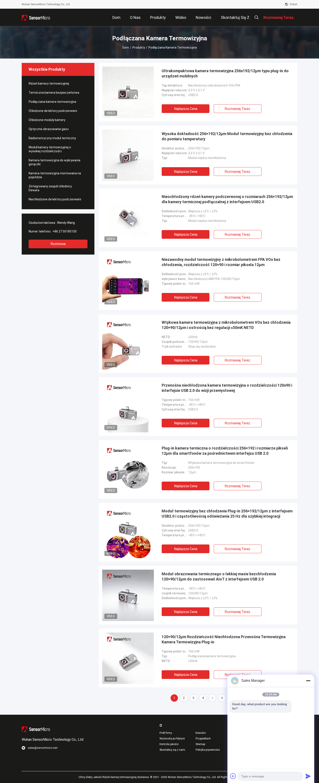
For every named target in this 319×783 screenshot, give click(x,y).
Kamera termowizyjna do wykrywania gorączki (54, 162)
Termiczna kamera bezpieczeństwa (54, 92)
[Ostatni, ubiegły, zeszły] (222, 698)
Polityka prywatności (208, 749)
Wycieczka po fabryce (172, 738)
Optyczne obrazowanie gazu (49, 129)
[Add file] (233, 776)
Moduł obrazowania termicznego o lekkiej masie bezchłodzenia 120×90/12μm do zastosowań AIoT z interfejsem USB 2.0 (219, 576)
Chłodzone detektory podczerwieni (53, 111)
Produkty (138, 47)
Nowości (201, 732)
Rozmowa (58, 244)
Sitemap (200, 744)
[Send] (308, 776)
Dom (125, 47)
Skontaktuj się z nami (172, 749)
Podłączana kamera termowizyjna (52, 101)
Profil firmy (166, 732)
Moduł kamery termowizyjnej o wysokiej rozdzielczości (50, 149)
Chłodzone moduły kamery (47, 120)
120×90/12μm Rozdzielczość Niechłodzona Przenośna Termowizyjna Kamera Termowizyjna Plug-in (224, 639)
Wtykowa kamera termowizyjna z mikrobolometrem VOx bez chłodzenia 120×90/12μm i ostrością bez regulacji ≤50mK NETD (226, 325)
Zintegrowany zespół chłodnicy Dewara (50, 188)
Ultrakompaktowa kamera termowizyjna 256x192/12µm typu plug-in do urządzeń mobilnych (225, 73)
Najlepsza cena (185, 109)
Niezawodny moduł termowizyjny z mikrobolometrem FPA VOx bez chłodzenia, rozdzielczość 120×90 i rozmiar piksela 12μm (221, 262)
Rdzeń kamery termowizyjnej (49, 83)
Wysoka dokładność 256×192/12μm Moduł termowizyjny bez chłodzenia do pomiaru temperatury (227, 136)
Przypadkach (203, 738)
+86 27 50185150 (65, 231)
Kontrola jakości (169, 744)
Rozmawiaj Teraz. (238, 109)
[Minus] (308, 680)
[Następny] (212, 698)
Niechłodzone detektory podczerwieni (55, 199)
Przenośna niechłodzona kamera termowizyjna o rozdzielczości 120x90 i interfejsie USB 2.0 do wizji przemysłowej (227, 388)
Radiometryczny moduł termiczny (52, 138)
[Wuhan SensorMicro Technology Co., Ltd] (36, 17)
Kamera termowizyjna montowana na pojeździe (55, 175)
